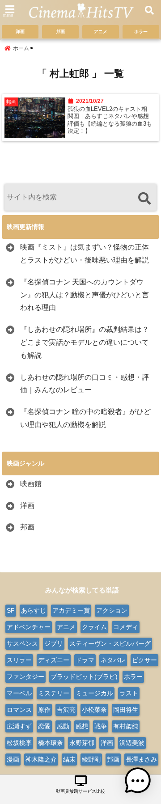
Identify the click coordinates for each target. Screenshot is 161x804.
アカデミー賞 (71, 610)
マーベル (19, 693)
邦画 (60, 31)
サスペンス (22, 643)
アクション (111, 610)
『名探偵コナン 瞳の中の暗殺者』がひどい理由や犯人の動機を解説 (85, 418)
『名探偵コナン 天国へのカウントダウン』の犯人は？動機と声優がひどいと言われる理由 (84, 295)
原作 (44, 709)
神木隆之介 (41, 759)
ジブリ (53, 643)
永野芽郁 (81, 742)
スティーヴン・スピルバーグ (110, 643)
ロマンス (19, 709)
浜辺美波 (131, 742)
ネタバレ (113, 660)
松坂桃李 (19, 742)
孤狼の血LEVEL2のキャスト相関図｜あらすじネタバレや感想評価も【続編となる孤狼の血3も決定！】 (110, 120)
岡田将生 (125, 709)
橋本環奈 (50, 742)
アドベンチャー (29, 627)
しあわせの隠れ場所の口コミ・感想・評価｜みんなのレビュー (84, 383)
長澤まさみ (141, 759)
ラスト (128, 693)
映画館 (31, 483)
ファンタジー (25, 676)
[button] (137, 780)
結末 (69, 759)
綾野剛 (91, 759)
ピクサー (144, 660)
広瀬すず (19, 726)
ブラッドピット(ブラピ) (84, 676)
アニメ (100, 31)
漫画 (13, 759)
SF (11, 610)
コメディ (125, 627)
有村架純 (125, 726)
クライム (94, 627)
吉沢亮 (66, 709)
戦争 (100, 726)
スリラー (19, 660)
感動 (63, 726)
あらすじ (33, 610)
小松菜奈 (94, 709)
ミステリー (53, 693)
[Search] (144, 198)
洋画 (20, 31)
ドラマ (85, 660)
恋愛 (44, 726)
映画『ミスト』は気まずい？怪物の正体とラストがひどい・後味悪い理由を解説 (84, 253)
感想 (82, 726)
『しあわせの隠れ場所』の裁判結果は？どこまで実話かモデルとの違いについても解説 (84, 342)
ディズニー (53, 660)
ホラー (141, 31)
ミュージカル (94, 693)
